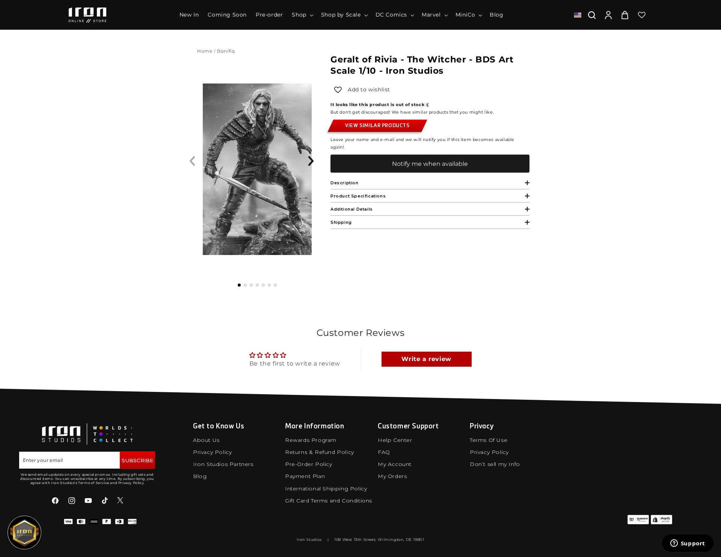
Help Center (395, 440)
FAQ (384, 452)
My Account (395, 464)
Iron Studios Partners (223, 464)
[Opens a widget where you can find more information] (687, 543)
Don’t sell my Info (495, 464)
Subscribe (137, 460)
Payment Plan (305, 476)
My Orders (392, 476)
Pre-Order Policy (308, 464)
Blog (200, 476)
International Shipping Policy (326, 488)
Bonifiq (226, 51)
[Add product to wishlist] (337, 89)
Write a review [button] (426, 359)
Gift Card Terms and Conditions (328, 500)
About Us (206, 440)
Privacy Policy (212, 452)
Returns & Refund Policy (319, 452)
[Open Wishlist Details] (641, 15)
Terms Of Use (488, 440)
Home (204, 51)
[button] (301, 15)
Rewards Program (310, 440)
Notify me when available (430, 163)
